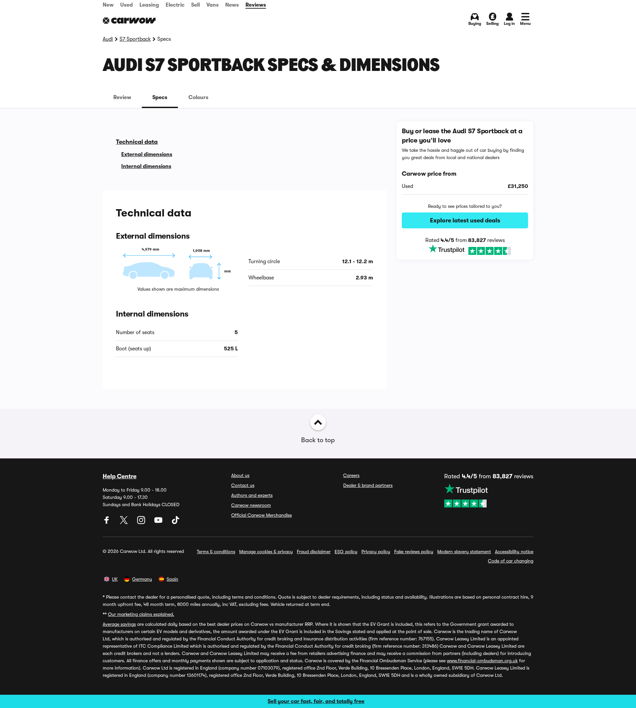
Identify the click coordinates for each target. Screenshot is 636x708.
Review (122, 97)
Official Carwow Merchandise (261, 515)
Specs (159, 97)
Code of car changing (510, 560)
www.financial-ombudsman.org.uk (482, 660)
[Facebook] (107, 522)
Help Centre (119, 476)
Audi (108, 39)
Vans (212, 5)
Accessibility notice (514, 551)
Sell (195, 5)
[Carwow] (129, 20)
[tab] (122, 97)
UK (115, 579)
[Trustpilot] (465, 250)
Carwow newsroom (251, 505)
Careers (351, 475)
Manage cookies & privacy (266, 551)
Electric (175, 5)
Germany (142, 579)
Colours (198, 97)
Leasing (149, 5)
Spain (172, 579)
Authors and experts (252, 495)
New (108, 5)
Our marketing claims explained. (141, 614)
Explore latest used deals (465, 220)
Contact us (242, 485)
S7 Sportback (135, 39)
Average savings (119, 624)
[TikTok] (176, 522)
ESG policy (346, 551)
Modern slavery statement (464, 551)
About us (240, 475)
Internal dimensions (146, 166)
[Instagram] (141, 522)
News (232, 5)
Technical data (137, 142)
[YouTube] (159, 522)
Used (126, 5)
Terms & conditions (216, 551)
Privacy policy (375, 551)
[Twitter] (124, 522)
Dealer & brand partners (368, 485)
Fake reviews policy (413, 551)
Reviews (255, 5)
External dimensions (146, 154)
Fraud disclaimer (314, 551)
